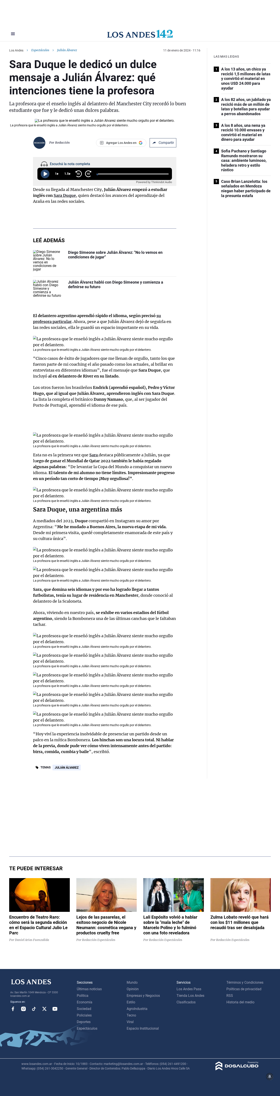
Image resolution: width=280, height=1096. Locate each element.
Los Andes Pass (189, 989)
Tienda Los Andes (190, 996)
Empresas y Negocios (143, 996)
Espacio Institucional (143, 1028)
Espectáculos (40, 50)
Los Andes (16, 50)
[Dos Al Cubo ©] (237, 1069)
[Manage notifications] (269, 1076)
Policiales (84, 1015)
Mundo (132, 982)
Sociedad (84, 1009)
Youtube (55, 1008)
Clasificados (186, 1002)
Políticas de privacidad (243, 989)
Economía (84, 1002)
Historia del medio (240, 1002)
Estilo (131, 1002)
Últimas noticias (89, 989)
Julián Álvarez (67, 767)
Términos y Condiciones (244, 982)
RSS (229, 996)
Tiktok (34, 1008)
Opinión (133, 989)
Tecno (131, 1015)
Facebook (13, 1008)
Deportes (84, 1022)
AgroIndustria (137, 1009)
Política (82, 996)
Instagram (23, 1008)
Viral (130, 1022)
